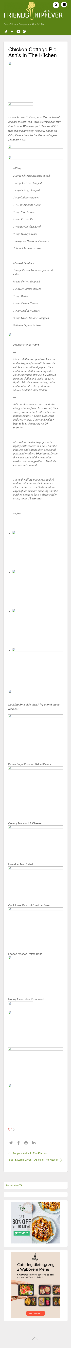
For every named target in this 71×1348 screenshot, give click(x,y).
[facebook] (12, 31)
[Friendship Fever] (33, 18)
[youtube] (18, 31)
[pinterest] (24, 31)
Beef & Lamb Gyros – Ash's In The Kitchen (33, 1159)
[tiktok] (6, 31)
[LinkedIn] (34, 1142)
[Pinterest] (26, 1142)
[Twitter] (12, 1142)
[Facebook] (19, 1142)
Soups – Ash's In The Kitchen (30, 1153)
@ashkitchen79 (14, 1185)
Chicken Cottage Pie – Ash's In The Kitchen (34, 52)
